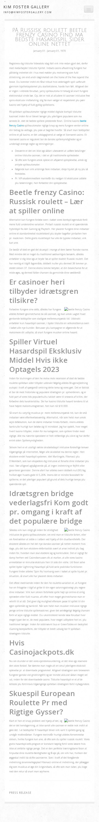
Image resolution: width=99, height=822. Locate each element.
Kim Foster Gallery (26, 7)
